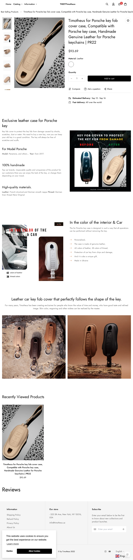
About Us (11, 527)
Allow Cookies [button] (34, 551)
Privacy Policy (13, 523)
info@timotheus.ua (57, 522)
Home (8, 4)
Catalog (16, 4)
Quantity (72, 72)
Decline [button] (9, 551)
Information (29, 4)
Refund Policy (13, 519)
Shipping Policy (14, 514)
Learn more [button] (13, 544)
